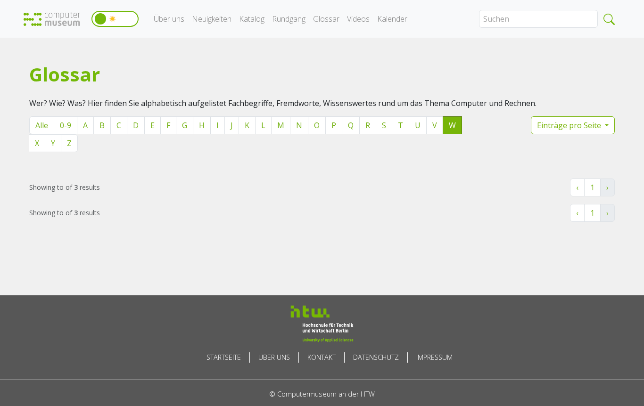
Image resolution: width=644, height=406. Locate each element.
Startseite (223, 357)
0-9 (65, 125)
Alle (41, 125)
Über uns (169, 19)
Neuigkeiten (211, 19)
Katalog (251, 19)
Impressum (434, 357)
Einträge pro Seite (570, 125)
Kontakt (321, 357)
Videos (358, 19)
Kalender (392, 19)
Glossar (326, 19)
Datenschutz (376, 357)
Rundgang (288, 19)
